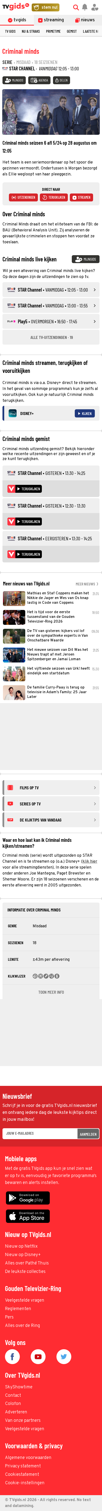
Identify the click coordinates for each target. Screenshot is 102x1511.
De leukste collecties (25, 1272)
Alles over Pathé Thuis (27, 1263)
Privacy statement (23, 1466)
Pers (9, 1317)
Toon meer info (51, 992)
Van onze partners (23, 1421)
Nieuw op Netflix (21, 1246)
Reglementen (18, 1309)
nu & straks (31, 31)
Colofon (13, 1404)
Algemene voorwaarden (28, 1458)
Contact (13, 1396)
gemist (72, 31)
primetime (53, 31)
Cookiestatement (22, 1475)
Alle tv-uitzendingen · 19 (51, 337)
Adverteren (16, 1412)
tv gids (10, 31)
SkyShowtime (18, 1387)
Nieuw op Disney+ (23, 1255)
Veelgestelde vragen (24, 1300)
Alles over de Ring (22, 1326)
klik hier (89, 861)
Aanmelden (88, 1134)
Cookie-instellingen (25, 1483)
